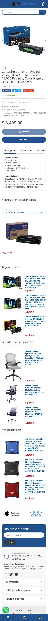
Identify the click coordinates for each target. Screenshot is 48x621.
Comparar (25, 102)
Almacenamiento (11, 429)
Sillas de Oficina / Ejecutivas (17, 342)
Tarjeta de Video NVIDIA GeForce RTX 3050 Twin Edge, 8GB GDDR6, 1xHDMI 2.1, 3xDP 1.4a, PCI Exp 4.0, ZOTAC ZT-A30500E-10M (35, 282)
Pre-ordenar (24, 139)
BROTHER (8, 68)
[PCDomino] (24, 3)
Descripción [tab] (10, 150)
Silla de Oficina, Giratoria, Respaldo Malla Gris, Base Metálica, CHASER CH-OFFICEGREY (34, 411)
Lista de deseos (9, 102)
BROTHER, (18, 113)
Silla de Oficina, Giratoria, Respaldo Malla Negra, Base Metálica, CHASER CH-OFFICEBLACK (34, 390)
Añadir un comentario (10, 86)
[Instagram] (16, 574)
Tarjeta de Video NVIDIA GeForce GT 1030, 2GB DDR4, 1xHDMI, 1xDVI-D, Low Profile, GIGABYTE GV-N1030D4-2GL (35, 321)
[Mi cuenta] (8, 617)
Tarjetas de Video (11, 267)
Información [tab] (26, 150)
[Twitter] (10, 574)
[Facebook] (5, 574)
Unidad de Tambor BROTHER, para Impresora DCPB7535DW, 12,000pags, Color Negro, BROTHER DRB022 (24, 213)
